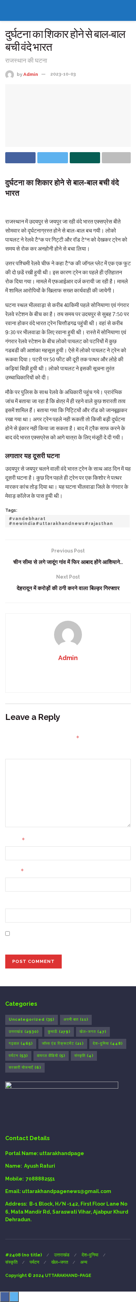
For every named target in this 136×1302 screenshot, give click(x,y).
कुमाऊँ (59, 1031)
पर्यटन (18, 1055)
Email (14, 871)
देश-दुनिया (108, 1043)
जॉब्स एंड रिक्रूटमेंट (63, 1043)
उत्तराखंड (24, 1031)
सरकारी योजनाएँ (25, 1067)
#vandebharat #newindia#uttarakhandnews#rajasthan (61, 521)
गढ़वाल (21, 1043)
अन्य (83, 1262)
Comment (17, 752)
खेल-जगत (93, 1031)
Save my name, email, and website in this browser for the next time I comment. (63, 937)
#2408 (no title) (23, 1254)
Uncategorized (31, 1019)
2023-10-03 (63, 74)
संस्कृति (83, 1055)
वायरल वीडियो (51, 1055)
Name (15, 840)
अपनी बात (75, 1019)
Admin (30, 74)
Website (15, 902)
